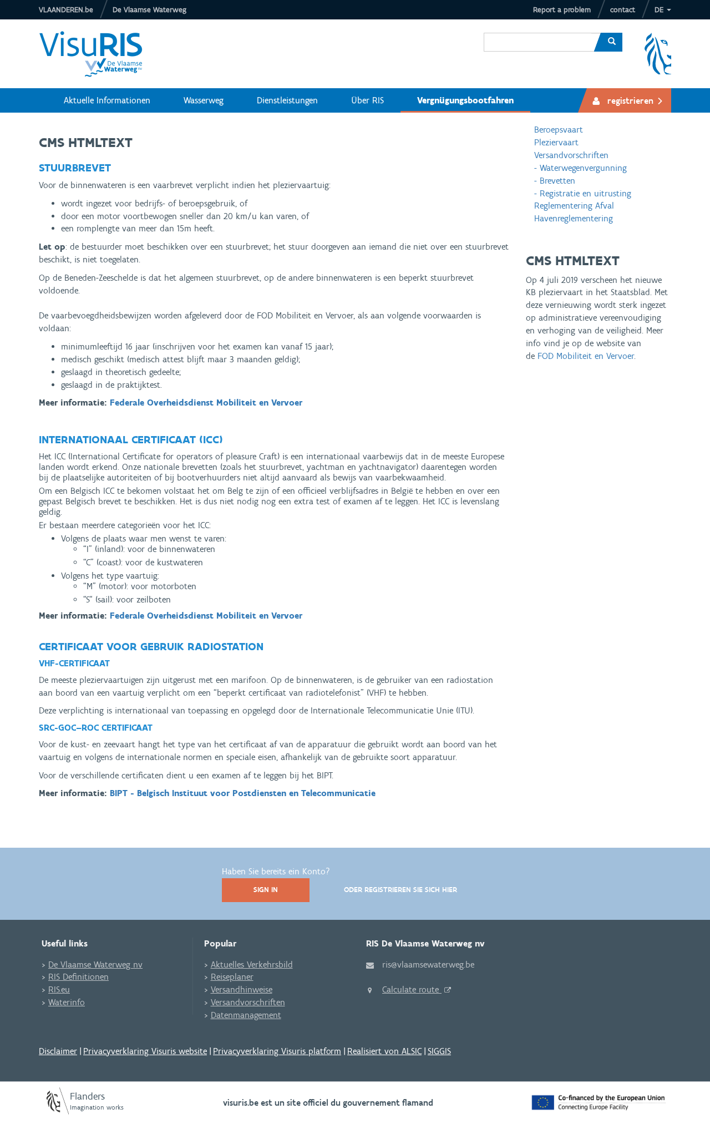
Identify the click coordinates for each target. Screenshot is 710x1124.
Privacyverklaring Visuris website (145, 1051)
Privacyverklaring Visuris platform (277, 1051)
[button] (663, 9)
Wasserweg (204, 100)
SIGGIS (439, 1051)
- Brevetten (554, 180)
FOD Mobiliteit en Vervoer (585, 356)
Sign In (265, 889)
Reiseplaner (232, 976)
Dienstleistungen (287, 100)
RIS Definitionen (78, 976)
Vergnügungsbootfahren (465, 100)
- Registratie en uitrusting (582, 193)
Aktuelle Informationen (107, 100)
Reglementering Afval (574, 205)
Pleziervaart (556, 142)
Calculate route (412, 989)
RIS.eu (59, 989)
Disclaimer (58, 1051)
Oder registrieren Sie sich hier (400, 889)
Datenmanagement (246, 1015)
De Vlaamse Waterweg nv (95, 964)
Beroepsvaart (558, 129)
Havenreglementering (573, 218)
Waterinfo (66, 1002)
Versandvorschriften (571, 155)
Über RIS (367, 100)
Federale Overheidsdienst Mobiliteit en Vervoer (206, 402)
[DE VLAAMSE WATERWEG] (99, 54)
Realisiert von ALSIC (384, 1051)
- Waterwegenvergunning (580, 168)
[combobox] (537, 33)
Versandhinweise (241, 989)
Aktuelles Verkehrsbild (252, 964)
